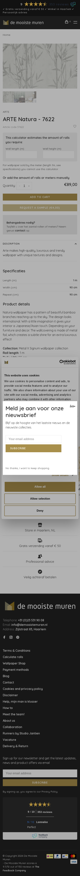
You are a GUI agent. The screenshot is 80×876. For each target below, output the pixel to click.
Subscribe (18, 448)
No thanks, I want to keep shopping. (28, 468)
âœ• (72, 406)
